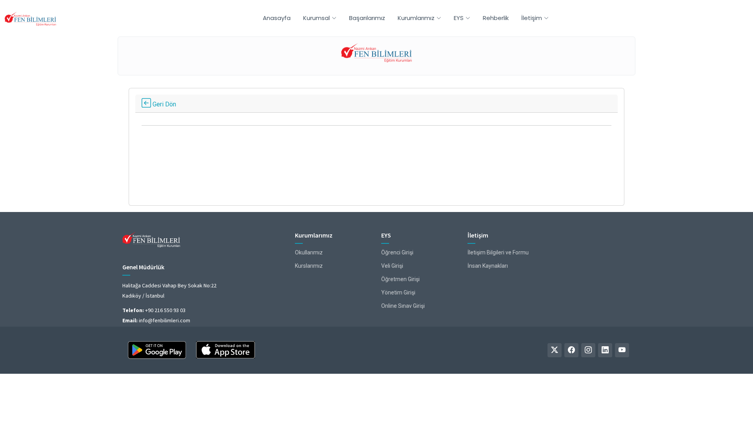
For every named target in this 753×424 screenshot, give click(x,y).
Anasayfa (277, 18)
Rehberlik (496, 18)
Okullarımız (309, 252)
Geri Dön (163, 104)
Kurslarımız (309, 266)
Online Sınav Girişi (403, 306)
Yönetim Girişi (398, 292)
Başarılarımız (367, 18)
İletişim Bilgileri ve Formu (498, 252)
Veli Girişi (392, 266)
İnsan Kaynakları (487, 266)
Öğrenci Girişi (397, 252)
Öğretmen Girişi (400, 279)
